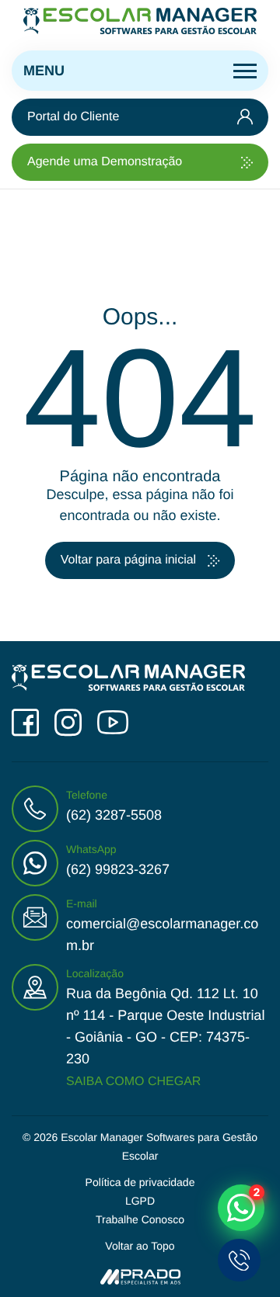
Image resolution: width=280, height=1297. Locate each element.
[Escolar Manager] (140, 21)
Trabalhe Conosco (140, 1219)
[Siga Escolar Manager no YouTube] (112, 722)
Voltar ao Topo (139, 1246)
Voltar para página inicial (128, 560)
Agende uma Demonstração (104, 161)
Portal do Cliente (73, 116)
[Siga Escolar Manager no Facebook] (25, 723)
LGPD (140, 1201)
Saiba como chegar (133, 1081)
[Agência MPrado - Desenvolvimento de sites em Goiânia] (140, 1276)
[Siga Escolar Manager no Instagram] (68, 723)
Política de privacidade (140, 1182)
